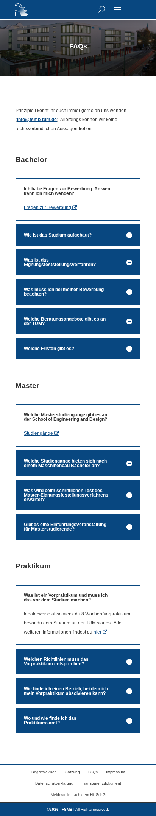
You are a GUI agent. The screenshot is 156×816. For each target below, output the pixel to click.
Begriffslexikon (44, 772)
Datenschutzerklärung (54, 783)
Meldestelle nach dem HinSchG (78, 795)
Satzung (72, 772)
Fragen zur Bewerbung (47, 207)
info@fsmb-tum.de (37, 119)
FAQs (93, 772)
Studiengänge (38, 433)
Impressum (115, 772)
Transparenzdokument (101, 783)
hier (97, 632)
